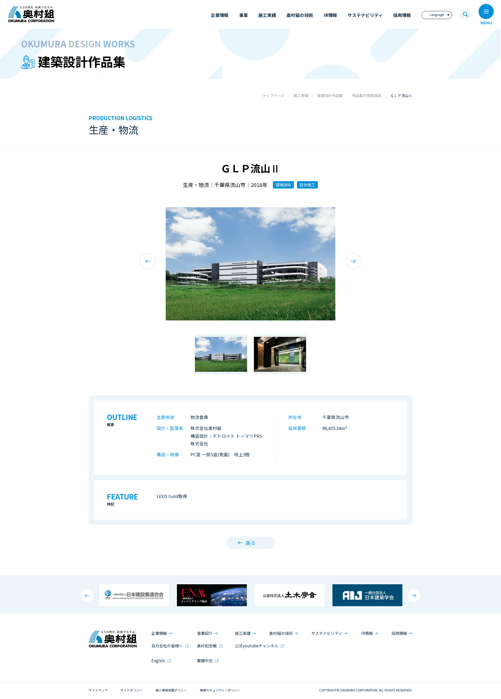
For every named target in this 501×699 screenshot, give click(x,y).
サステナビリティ (326, 633)
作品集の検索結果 (366, 95)
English (158, 660)
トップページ (273, 95)
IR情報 (367, 633)
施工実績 (301, 95)
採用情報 (399, 633)
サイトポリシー (131, 690)
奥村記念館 (207, 645)
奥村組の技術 (281, 633)
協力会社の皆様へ (167, 645)
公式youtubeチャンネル (256, 645)
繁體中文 (205, 660)
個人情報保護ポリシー (171, 690)
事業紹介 (205, 633)
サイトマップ (98, 690)
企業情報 (159, 633)
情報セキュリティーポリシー (220, 690)
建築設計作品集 (330, 95)
